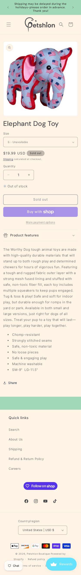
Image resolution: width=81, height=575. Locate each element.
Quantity (9, 166)
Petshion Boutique (38, 553)
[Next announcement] (73, 7)
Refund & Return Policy (26, 459)
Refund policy (36, 559)
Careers (15, 468)
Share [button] (12, 383)
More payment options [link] (40, 222)
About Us (16, 439)
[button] (8, 24)
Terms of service (30, 565)
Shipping (8, 159)
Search (14, 429)
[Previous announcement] (8, 7)
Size (6, 133)
